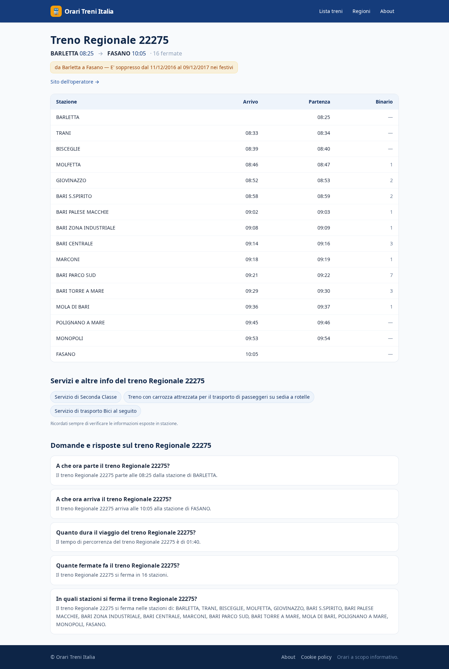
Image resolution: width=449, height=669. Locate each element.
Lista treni (331, 11)
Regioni (361, 11)
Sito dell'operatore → (75, 81)
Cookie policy (316, 657)
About (387, 11)
